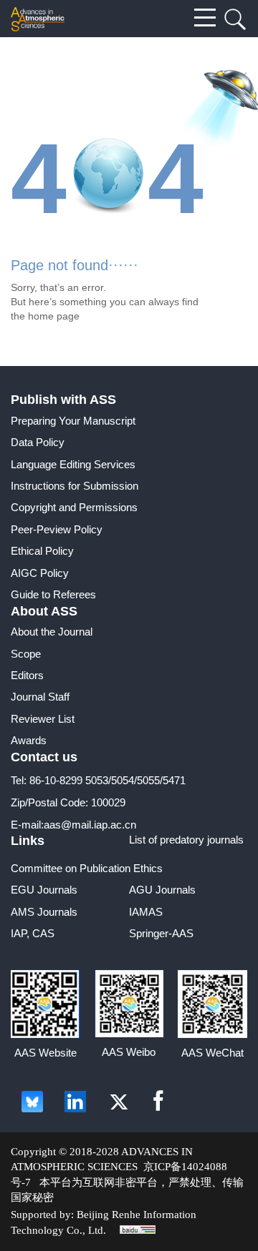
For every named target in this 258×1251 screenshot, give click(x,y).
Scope (26, 654)
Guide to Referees (53, 594)
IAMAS (146, 912)
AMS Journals (44, 912)
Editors (27, 675)
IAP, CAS (32, 933)
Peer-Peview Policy (56, 529)
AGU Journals (162, 890)
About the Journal (51, 632)
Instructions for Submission (74, 486)
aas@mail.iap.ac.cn (90, 825)
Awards (29, 740)
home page (54, 316)
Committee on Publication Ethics (87, 868)
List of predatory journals (186, 840)
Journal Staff (40, 697)
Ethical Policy (42, 551)
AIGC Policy (40, 573)
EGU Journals (44, 890)
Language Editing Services (73, 464)
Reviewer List (43, 719)
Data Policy (37, 442)
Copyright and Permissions (74, 507)
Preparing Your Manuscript (73, 421)
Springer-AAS (161, 933)
